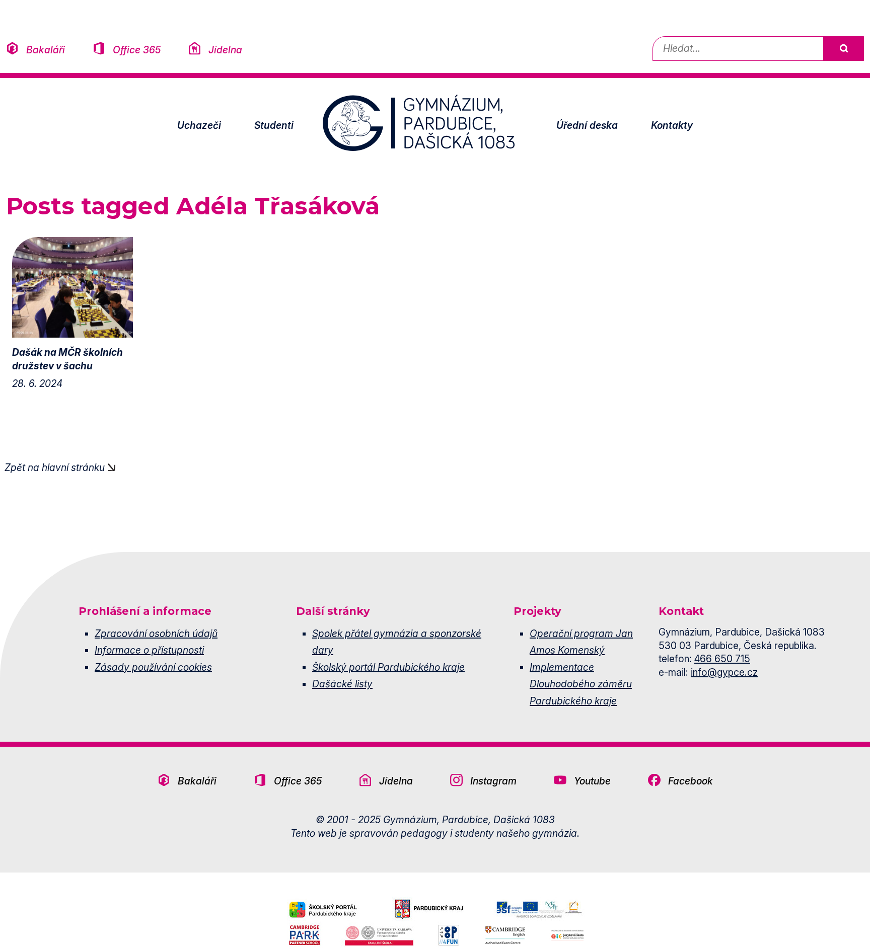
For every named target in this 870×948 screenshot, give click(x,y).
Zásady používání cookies (153, 667)
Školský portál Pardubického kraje (388, 667)
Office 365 (137, 50)
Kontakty (672, 125)
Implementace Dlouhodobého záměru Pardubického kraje (581, 684)
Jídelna (225, 50)
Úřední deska (587, 125)
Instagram (493, 781)
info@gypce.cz (724, 672)
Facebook (690, 781)
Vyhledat (843, 48)
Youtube (592, 781)
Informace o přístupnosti (149, 650)
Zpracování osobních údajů (156, 633)
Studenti (274, 125)
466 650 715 (722, 659)
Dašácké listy (342, 684)
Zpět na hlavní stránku (55, 467)
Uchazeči (199, 125)
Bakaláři (45, 50)
